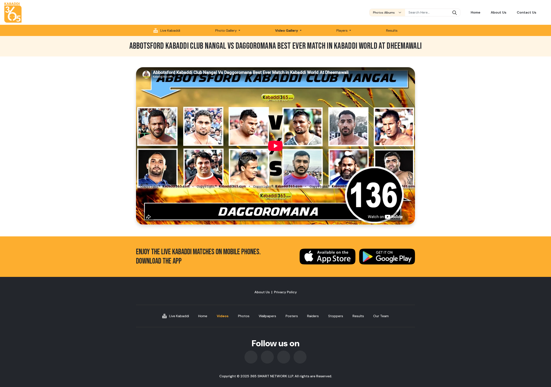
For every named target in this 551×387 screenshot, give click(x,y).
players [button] (342, 30)
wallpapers (267, 316)
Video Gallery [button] (287, 30)
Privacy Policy (285, 292)
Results (392, 30)
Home (475, 12)
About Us (498, 12)
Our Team (381, 316)
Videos (223, 316)
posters (292, 316)
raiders (313, 316)
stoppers (335, 316)
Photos (243, 316)
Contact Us (526, 12)
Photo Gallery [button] (226, 30)
